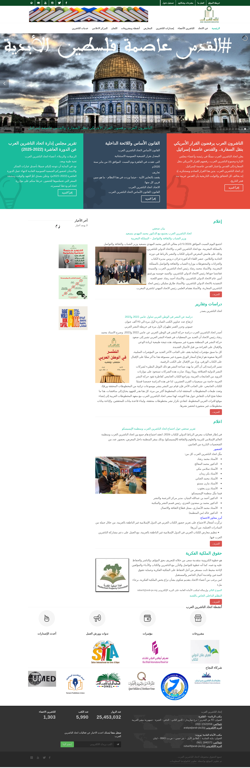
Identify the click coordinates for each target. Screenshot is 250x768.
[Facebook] (66, 3)
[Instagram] (52, 3)
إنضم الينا (67, 744)
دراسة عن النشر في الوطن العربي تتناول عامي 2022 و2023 (159, 316)
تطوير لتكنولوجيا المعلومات (183, 761)
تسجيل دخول (168, 3)
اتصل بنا (200, 3)
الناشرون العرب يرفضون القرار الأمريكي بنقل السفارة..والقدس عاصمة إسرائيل (90, 128)
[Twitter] (59, 3)
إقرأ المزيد (67, 192)
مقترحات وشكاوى (185, 3)
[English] (31, 3)
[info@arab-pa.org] (38, 3)
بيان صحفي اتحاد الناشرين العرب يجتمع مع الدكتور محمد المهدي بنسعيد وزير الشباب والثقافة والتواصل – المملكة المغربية (158, 233)
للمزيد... (216, 294)
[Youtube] (45, 3)
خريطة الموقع (214, 3)
